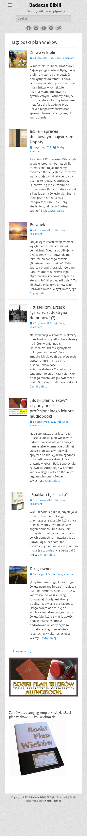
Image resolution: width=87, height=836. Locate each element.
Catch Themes (53, 800)
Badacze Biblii (45, 5)
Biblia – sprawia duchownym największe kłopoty (51, 136)
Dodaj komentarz (64, 58)
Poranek (37, 224)
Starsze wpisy (20, 651)
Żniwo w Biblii (42, 52)
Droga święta (42, 568)
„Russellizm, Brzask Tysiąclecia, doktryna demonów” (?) (48, 312)
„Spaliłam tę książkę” (48, 494)
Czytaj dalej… (56, 211)
